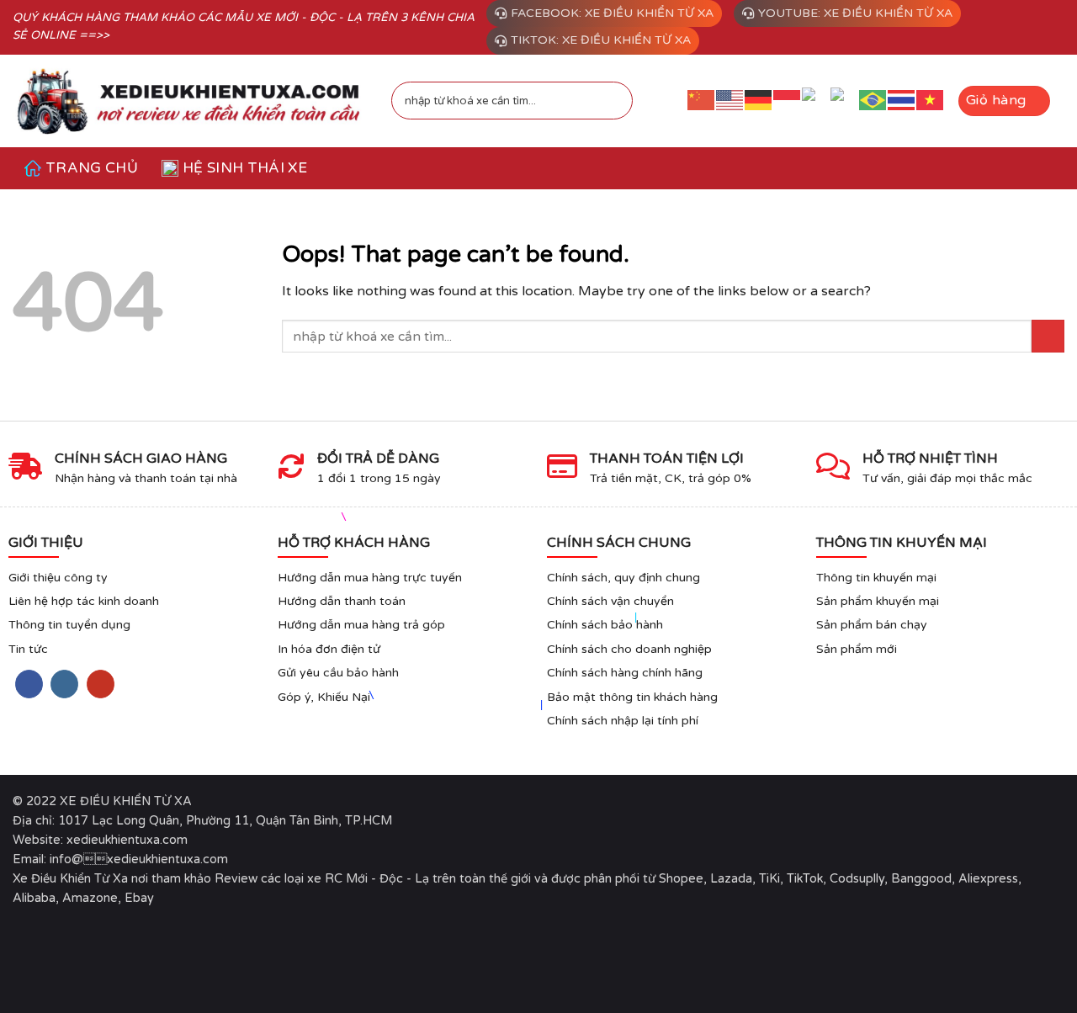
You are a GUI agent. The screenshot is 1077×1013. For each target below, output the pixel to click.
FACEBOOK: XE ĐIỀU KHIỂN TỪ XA (612, 13)
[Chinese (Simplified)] (701, 100)
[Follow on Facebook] (29, 684)
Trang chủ (91, 168)
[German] (759, 100)
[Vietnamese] (930, 100)
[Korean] (844, 101)
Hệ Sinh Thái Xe (245, 168)
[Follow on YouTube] (100, 684)
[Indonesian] (787, 100)
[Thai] (902, 100)
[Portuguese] (873, 100)
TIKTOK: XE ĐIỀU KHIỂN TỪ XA (601, 40)
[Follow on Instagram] (64, 684)
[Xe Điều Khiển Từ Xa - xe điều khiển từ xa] (189, 100)
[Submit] (610, 101)
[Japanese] (816, 101)
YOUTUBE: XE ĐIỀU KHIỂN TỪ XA (855, 13)
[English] (730, 100)
